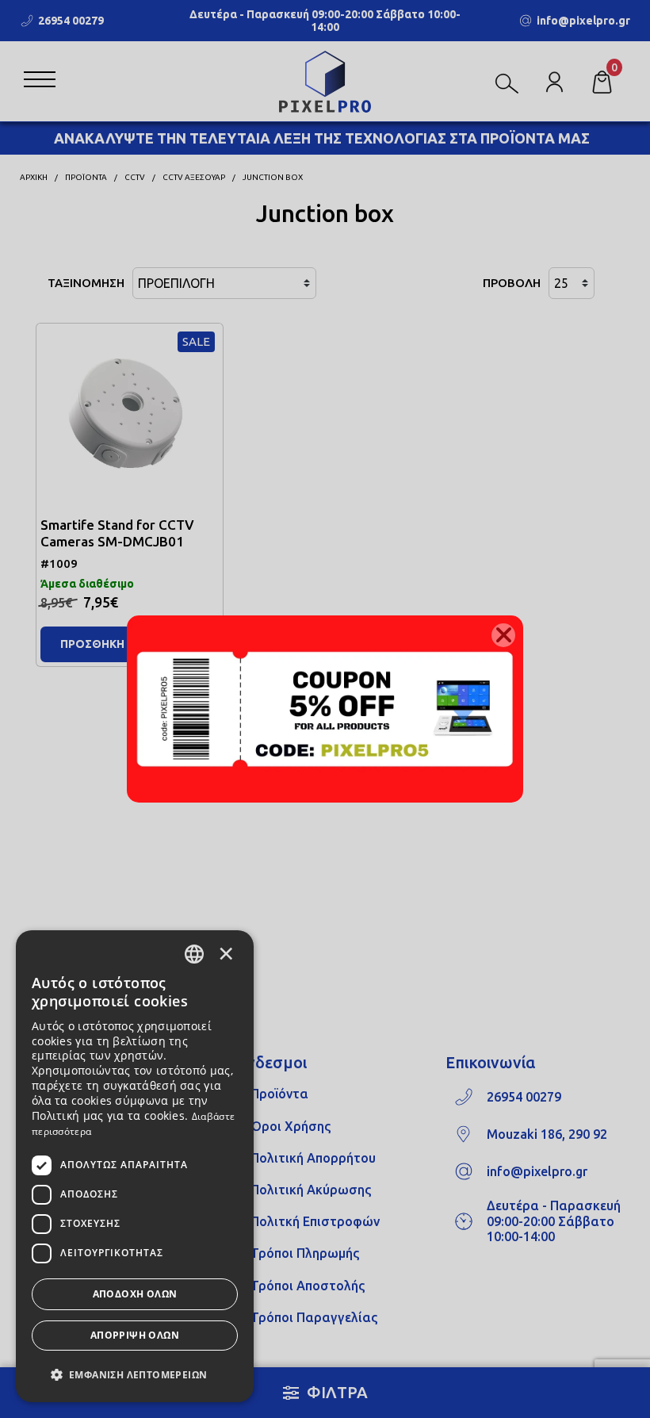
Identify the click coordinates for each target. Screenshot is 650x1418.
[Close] (503, 635)
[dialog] (135, 1166)
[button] (135, 1373)
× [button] (226, 953)
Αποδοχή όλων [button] (135, 1294)
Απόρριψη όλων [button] (134, 1335)
